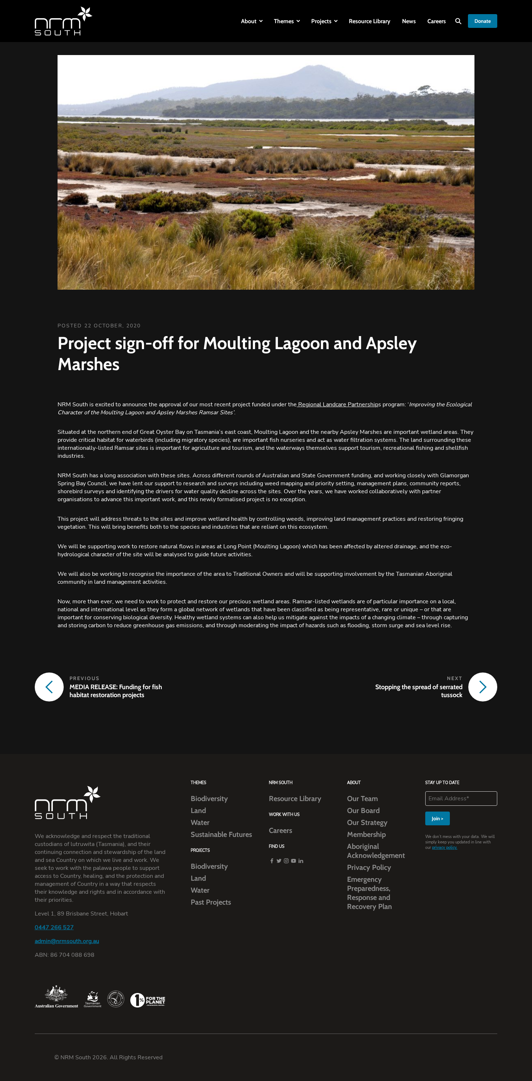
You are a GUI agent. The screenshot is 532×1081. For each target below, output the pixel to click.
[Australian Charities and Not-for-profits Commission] (115, 999)
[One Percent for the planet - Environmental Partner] (147, 1000)
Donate (482, 21)
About (249, 21)
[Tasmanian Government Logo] (92, 999)
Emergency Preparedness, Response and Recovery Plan (369, 893)
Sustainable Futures (221, 834)
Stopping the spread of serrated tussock (419, 691)
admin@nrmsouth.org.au (67, 941)
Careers (436, 21)
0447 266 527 (54, 927)
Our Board (363, 810)
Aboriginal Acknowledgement (376, 851)
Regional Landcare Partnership (337, 404)
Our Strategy (367, 822)
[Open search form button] (458, 21)
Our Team (362, 798)
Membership (366, 834)
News (409, 21)
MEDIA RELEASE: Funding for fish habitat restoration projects (115, 691)
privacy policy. (444, 847)
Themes (284, 21)
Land (198, 810)
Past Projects (211, 902)
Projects (321, 21)
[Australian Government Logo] (56, 996)
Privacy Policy (369, 867)
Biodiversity (209, 798)
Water (200, 822)
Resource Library (369, 21)
